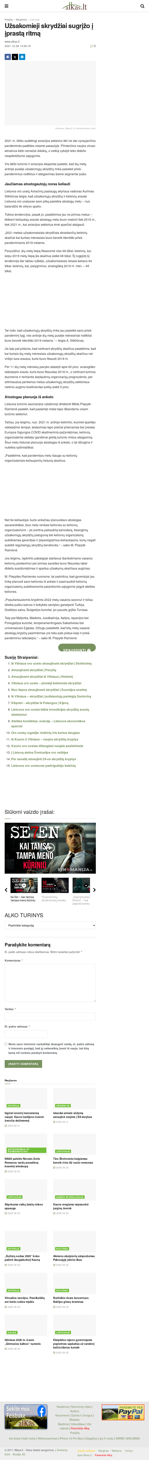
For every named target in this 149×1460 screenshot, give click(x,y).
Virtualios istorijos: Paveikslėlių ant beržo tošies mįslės (25, 1300)
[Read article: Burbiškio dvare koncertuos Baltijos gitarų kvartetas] (74, 1283)
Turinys (129, 1450)
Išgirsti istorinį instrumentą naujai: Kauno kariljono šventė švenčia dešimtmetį (24, 1116)
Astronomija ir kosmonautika (18, 1150)
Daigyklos (91, 1438)
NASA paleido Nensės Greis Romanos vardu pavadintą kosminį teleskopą (22, 1162)
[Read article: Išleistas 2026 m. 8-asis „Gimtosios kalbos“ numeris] (26, 1325)
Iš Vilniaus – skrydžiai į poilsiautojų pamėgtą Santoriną (51, 696)
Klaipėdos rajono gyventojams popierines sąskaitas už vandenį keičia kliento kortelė (73, 1343)
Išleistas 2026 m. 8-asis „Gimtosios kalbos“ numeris (23, 1342)
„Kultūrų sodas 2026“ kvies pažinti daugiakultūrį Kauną (22, 1258)
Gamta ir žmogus (81, 1415)
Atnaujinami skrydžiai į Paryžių (33, 670)
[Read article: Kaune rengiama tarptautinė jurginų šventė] (74, 1190)
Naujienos (21, 19)
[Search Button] (142, 6)
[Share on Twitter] (15, 57)
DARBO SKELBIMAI (128, 1438)
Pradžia (9, 19)
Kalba (12, 1332)
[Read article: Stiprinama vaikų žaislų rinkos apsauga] (26, 1190)
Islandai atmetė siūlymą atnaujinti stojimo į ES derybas (72, 1115)
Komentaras (14, 960)
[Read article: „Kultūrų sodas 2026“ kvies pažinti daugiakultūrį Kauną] (26, 1241)
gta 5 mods (107, 1438)
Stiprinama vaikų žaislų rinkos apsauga (24, 1206)
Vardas (10, 1009)
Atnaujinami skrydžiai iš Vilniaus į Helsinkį (42, 676)
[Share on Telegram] (22, 57)
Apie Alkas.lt (84, 1455)
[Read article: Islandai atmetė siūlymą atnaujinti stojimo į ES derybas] (74, 1098)
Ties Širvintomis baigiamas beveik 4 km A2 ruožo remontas (73, 1160)
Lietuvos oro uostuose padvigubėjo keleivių (43, 765)
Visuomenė (62, 1415)
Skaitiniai (63, 1424)
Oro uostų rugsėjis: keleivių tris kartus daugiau (45, 732)
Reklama (117, 1450)
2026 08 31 (13, 1125)
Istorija (13, 1105)
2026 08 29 (13, 1348)
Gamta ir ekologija (69, 1197)
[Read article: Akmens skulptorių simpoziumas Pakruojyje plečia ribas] (74, 1241)
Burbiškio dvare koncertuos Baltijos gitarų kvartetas (71, 1300)
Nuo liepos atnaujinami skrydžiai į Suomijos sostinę (49, 689)
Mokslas (74, 1419)
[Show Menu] (6, 6)
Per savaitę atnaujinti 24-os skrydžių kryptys (43, 759)
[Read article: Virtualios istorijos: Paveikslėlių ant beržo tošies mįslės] (26, 1283)
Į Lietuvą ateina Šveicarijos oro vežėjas (39, 752)
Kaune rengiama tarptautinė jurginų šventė (71, 1206)
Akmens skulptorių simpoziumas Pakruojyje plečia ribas (74, 1258)
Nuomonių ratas (81, 1407)
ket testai (15, 1438)
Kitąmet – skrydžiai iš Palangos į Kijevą (39, 703)
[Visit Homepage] (74, 6)
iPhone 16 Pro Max (71, 1438)
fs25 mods (29, 1438)
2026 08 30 (13, 1171)
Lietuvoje (35, 19)
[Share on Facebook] (8, 57)
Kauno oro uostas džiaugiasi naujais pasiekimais (47, 746)
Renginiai (103, 1450)
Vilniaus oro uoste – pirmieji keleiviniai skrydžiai (46, 683)
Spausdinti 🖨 (77, 649)
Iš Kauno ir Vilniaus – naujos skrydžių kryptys (44, 739)
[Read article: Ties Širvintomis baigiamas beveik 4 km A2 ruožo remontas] (74, 1144)
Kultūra (62, 1248)
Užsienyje (63, 1105)
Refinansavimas (47, 1438)
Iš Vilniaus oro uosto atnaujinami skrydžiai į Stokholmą (51, 663)
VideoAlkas (78, 1424)
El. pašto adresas (17, 1026)
